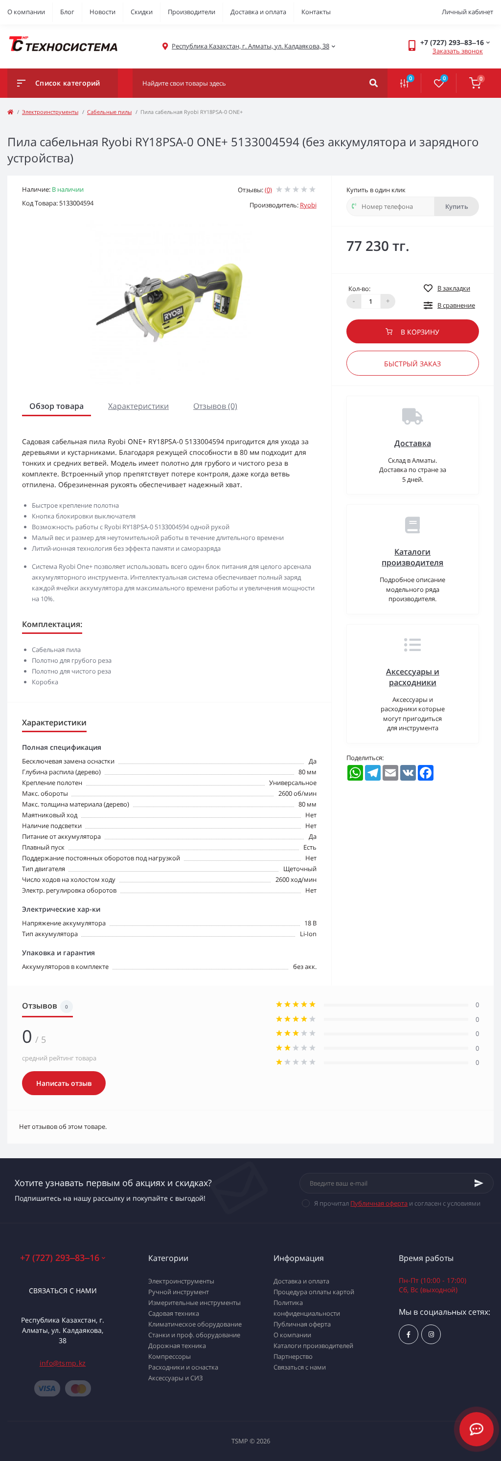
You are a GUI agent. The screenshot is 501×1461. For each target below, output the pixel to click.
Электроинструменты (50, 111)
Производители (191, 11)
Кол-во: (359, 288)
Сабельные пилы (109, 111)
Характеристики (138, 406)
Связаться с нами (63, 1290)
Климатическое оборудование (195, 1324)
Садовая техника (173, 1313)
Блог (67, 11)
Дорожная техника (177, 1345)
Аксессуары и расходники (412, 677)
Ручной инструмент (178, 1291)
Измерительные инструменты (194, 1302)
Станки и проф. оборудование (194, 1334)
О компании (26, 11)
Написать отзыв (63, 1083)
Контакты (316, 11)
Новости (102, 11)
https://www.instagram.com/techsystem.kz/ (431, 1334)
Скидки (142, 11)
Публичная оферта (379, 1203)
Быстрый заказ (412, 363)
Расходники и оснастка (183, 1367)
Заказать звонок (458, 51)
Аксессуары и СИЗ (175, 1377)
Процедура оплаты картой (313, 1291)
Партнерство (293, 1356)
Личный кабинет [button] (467, 11)
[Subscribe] (479, 1183)
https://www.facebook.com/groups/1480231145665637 (408, 1334)
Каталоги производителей (313, 1345)
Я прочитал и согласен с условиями (397, 1203)
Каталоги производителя (412, 557)
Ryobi (308, 205)
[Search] (373, 83)
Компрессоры (169, 1356)
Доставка (412, 443)
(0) (268, 189)
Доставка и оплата (258, 11)
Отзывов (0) (215, 406)
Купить (456, 206)
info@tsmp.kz (63, 1363)
